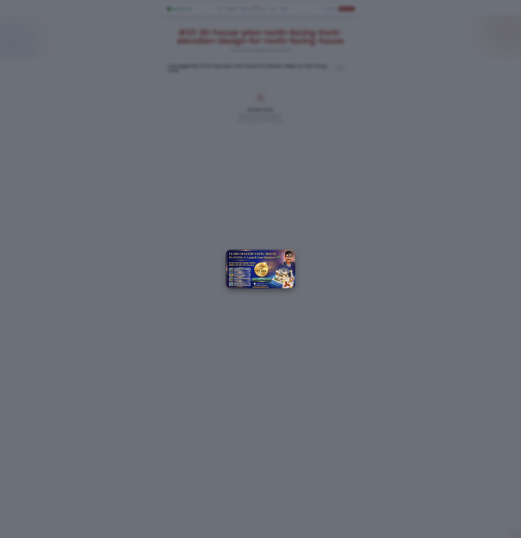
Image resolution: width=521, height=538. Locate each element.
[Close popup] (290, 254)
